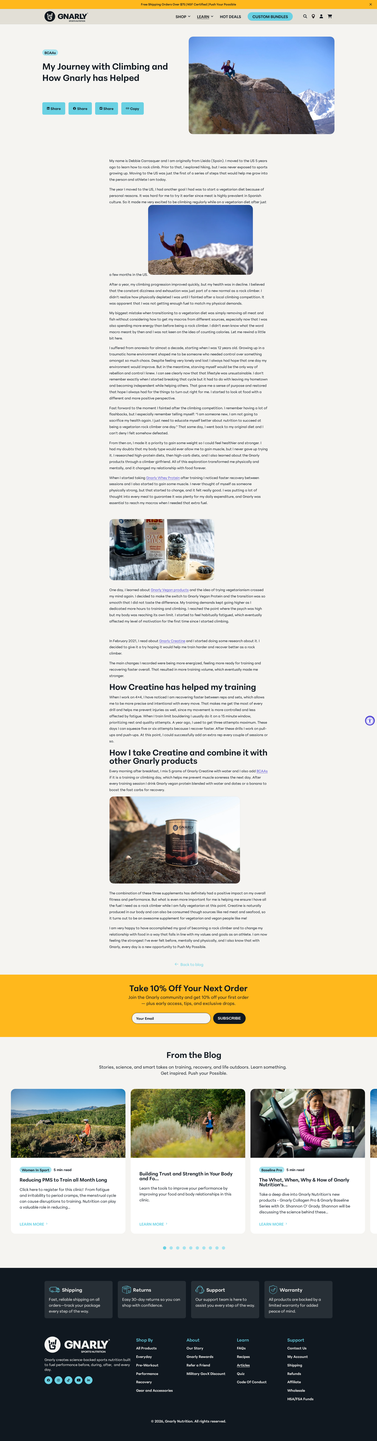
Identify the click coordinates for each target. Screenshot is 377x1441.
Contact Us (297, 1348)
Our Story (195, 1348)
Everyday (144, 1356)
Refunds (294, 1373)
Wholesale (296, 1390)
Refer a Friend (198, 1365)
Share (56, 108)
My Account (297, 1356)
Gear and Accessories (154, 1390)
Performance (147, 1373)
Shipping (294, 1365)
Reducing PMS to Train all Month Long (63, 1179)
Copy (134, 108)
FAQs (241, 1348)
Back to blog (191, 964)
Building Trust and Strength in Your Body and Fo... (186, 1176)
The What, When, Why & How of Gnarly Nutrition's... (304, 1182)
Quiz (241, 1373)
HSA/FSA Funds (300, 1398)
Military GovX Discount (206, 1373)
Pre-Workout (147, 1365)
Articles (243, 1365)
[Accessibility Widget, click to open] (370, 720)
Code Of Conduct (252, 1381)
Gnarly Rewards (200, 1356)
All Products (146, 1348)
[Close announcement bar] (371, 4)
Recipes (243, 1356)
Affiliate (294, 1381)
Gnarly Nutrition (179, 1420)
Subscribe (229, 1018)
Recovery (144, 1381)
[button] (183, 16)
